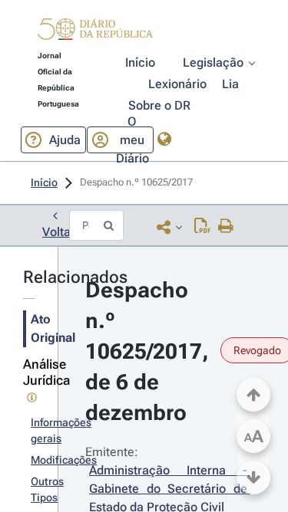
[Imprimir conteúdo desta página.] (226, 227)
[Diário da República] (95, 32)
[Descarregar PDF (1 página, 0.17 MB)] (202, 227)
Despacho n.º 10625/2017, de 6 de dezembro (149, 351)
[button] (95, 31)
